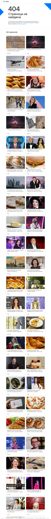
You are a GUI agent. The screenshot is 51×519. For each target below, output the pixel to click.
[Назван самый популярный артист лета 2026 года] (15, 506)
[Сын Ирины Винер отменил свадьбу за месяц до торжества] (35, 205)
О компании (7, 518)
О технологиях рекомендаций (28, 518)
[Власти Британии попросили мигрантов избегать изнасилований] (15, 265)
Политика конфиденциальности (40, 518)
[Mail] (4, 1)
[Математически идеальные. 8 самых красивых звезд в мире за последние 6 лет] (15, 466)
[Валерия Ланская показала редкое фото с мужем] (35, 386)
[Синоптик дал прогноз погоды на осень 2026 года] (15, 105)
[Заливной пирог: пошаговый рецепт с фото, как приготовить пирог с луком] (35, 165)
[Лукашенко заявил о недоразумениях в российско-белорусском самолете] (15, 65)
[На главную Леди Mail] (7, 1)
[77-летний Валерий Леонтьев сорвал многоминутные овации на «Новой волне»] (15, 346)
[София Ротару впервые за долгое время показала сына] (15, 245)
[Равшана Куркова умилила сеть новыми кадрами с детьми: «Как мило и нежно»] (15, 305)
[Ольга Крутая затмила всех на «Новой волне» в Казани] (35, 145)
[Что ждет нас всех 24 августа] (15, 125)
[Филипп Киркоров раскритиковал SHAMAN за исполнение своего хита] (35, 305)
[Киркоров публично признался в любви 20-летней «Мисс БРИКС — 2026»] (35, 225)
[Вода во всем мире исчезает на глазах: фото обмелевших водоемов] (35, 466)
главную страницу (22, 23)
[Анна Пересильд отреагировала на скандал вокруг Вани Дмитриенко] (35, 506)
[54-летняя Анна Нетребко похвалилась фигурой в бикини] (35, 265)
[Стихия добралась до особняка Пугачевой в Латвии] (15, 446)
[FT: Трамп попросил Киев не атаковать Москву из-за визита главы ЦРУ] (15, 145)
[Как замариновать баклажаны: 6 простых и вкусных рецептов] (15, 386)
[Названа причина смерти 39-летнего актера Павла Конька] (15, 366)
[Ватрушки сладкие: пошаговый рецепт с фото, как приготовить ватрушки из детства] (35, 426)
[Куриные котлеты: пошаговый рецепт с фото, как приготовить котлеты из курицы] (15, 426)
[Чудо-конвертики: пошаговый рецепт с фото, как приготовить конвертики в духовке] (15, 85)
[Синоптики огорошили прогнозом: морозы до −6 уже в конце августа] (15, 486)
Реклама (11, 518)
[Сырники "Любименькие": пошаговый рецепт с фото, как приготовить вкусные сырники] (35, 65)
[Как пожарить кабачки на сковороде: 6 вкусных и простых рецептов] (35, 326)
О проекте (20, 518)
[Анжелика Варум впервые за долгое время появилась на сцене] (35, 486)
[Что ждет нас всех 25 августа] (35, 45)
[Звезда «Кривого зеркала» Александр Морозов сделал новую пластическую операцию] (35, 85)
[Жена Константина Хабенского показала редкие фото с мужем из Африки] (35, 446)
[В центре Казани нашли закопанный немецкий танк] (35, 125)
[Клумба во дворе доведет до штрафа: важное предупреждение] (35, 285)
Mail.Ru (2, 518)
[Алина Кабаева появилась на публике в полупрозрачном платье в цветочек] (35, 105)
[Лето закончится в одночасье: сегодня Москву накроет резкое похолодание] (15, 185)
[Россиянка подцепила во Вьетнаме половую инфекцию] (15, 326)
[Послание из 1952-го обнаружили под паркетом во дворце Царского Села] (15, 45)
